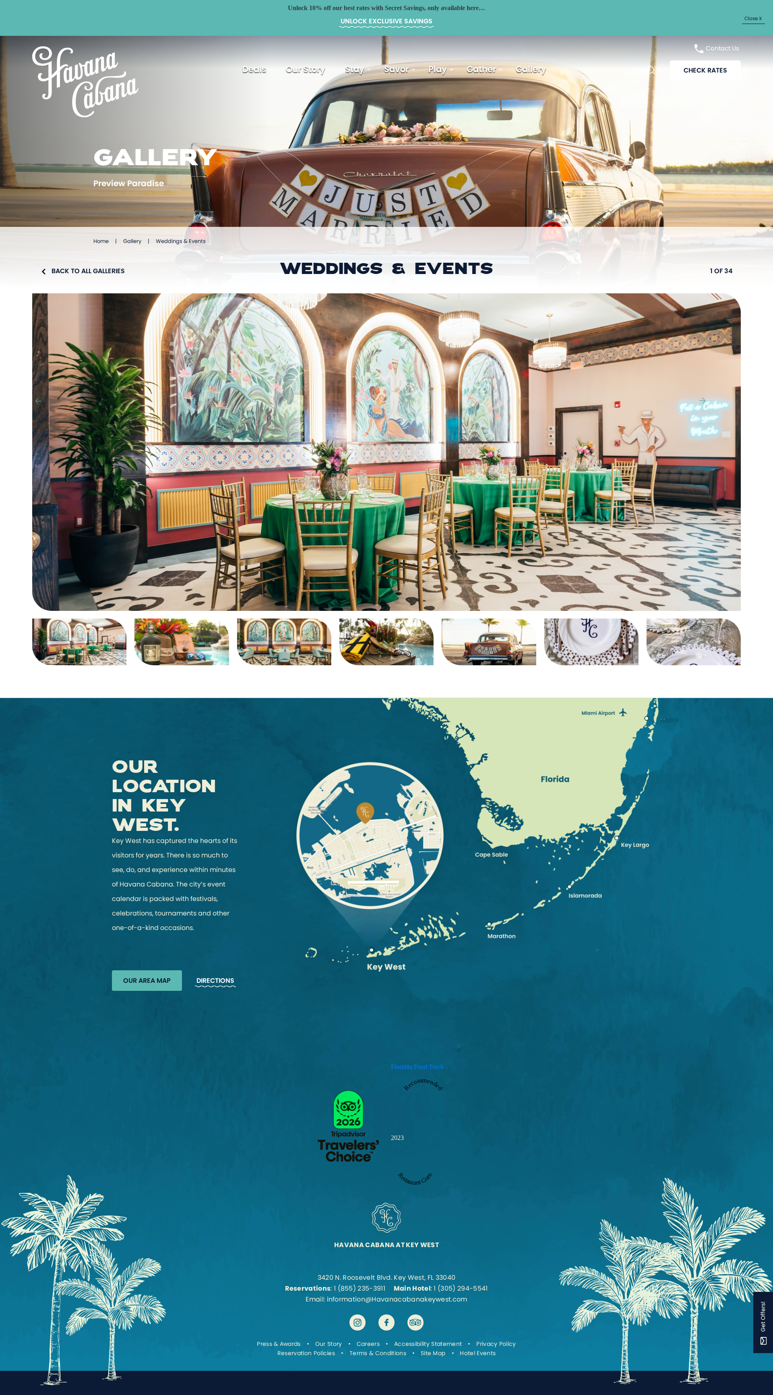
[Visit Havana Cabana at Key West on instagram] (357, 1322)
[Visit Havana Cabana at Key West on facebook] (386, 1322)
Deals (254, 69)
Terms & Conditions (377, 1353)
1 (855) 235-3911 (359, 1288)
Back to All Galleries (88, 271)
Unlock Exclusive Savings (386, 21)
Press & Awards (278, 1344)
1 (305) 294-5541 (461, 1288)
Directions (215, 980)
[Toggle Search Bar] (651, 70)
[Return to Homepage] (85, 115)
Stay (354, 69)
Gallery (531, 69)
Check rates (705, 70)
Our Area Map (147, 980)
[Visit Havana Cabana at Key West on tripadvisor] (415, 1322)
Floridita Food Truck (417, 1066)
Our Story (305, 69)
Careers (368, 1344)
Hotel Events (478, 1353)
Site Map (433, 1353)
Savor (396, 69)
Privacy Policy (496, 1344)
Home (101, 241)
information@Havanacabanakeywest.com (397, 1299)
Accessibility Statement (428, 1344)
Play (437, 69)
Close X (753, 18)
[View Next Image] (702, 398)
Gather (481, 69)
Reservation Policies (306, 1353)
